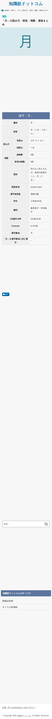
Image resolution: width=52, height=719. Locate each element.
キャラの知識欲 (10, 607)
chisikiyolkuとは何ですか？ (23, 707)
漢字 (4, 16)
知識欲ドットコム (26, 3)
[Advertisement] (26, 84)
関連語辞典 (7, 601)
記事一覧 (6, 707)
